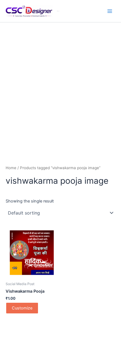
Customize (22, 308)
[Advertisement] (60, 85)
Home (11, 168)
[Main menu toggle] (109, 11)
